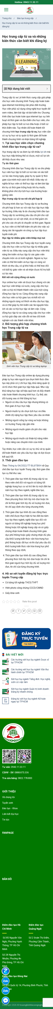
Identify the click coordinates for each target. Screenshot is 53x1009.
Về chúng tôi (8, 797)
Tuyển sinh (7, 802)
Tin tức (5, 819)
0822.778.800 (25, 778)
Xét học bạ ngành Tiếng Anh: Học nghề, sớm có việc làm (30, 680)
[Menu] (4, 9)
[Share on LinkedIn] (39, 611)
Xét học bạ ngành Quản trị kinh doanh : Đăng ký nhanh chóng (30, 690)
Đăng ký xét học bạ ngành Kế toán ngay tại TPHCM (28, 700)
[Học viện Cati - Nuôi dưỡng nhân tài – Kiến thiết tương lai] (30, 10)
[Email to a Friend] (29, 611)
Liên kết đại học (10, 814)
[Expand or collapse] (47, 88)
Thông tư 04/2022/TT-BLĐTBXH (24, 465)
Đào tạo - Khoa (10, 808)
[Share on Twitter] (23, 611)
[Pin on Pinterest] (34, 611)
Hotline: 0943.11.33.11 (26, 2)
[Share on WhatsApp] (13, 611)
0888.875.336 (22, 772)
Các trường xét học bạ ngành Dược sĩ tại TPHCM (30, 661)
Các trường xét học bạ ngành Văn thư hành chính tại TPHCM (30, 671)
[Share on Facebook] (18, 611)
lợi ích (43, 151)
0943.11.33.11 (18, 767)
